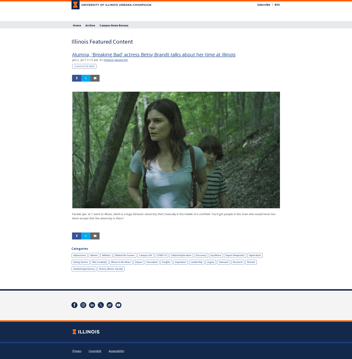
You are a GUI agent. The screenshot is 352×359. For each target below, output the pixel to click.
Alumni (94, 255)
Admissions (79, 255)
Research (238, 262)
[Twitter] (101, 305)
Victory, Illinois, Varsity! (111, 268)
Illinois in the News (84, 66)
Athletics (106, 255)
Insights (166, 262)
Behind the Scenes (125, 255)
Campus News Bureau (114, 25)
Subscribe (263, 5)
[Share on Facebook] (76, 78)
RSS (277, 5)
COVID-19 (161, 255)
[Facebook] (74, 305)
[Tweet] (85, 78)
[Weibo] (110, 305)
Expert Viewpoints (235, 255)
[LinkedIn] (92, 305)
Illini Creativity (99, 262)
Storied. (251, 262)
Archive (90, 25)
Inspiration (180, 262)
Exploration (255, 255)
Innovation (152, 262)
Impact (138, 262)
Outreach (223, 262)
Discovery (201, 255)
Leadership (197, 262)
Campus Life (145, 255)
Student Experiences (84, 268)
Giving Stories (80, 262)
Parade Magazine (116, 60)
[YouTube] (118, 305)
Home (77, 25)
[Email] (95, 78)
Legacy (210, 262)
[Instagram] (83, 305)
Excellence (216, 255)
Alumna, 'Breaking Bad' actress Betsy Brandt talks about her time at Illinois (154, 54)
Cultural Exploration (181, 255)
